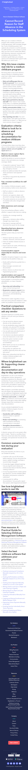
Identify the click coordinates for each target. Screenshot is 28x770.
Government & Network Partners (14, 630)
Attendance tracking (14, 657)
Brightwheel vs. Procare (14, 701)
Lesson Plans (14, 666)
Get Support (14, 684)
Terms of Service (14, 730)
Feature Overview (14, 654)
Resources (14, 673)
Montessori (14, 637)
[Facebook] (8, 763)
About (14, 721)
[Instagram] (17, 763)
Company (14, 716)
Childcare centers (15, 7)
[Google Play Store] (19, 759)
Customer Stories (14, 682)
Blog (14, 694)
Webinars (14, 691)
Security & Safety (14, 728)
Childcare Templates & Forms (14, 698)
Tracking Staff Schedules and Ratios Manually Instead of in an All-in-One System (13, 578)
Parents (14, 633)
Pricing (14, 689)
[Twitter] (11, 763)
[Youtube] (20, 763)
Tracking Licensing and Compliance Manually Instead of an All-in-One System (13, 573)
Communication (14, 659)
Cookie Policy (14, 735)
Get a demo (14, 742)
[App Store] (9, 759)
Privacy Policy (14, 732)
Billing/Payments (14, 650)
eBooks (14, 696)
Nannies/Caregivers (14, 635)
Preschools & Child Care (14, 628)
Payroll (14, 652)
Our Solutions (14, 623)
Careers (14, 723)
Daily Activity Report (14, 663)
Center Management (14, 661)
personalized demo (7, 520)
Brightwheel (6, 7)
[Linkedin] (14, 763)
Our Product (14, 644)
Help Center (14, 687)
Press (14, 726)
